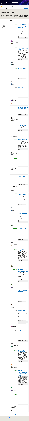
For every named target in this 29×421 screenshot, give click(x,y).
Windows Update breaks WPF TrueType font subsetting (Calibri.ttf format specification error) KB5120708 (23, 270)
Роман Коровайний (15, 117)
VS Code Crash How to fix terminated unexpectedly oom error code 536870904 (22, 125)
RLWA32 (13, 306)
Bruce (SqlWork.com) (15, 83)
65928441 (13, 103)
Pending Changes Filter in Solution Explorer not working (23, 330)
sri (12, 43)
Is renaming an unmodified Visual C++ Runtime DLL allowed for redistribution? (22, 194)
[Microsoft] (1, 6)
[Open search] (25, 6)
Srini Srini (13, 40)
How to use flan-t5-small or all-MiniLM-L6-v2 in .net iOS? (22, 176)
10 (22, 414)
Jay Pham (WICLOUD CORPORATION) (14, 390)
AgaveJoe (13, 245)
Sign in (27, 6)
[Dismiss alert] (27, 1)
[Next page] (24, 414)
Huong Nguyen (14, 343)
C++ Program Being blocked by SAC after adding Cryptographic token (23, 291)
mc (12, 169)
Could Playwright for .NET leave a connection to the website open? (22, 229)
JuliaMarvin (13, 120)
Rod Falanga (13, 242)
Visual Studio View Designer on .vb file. (22, 214)
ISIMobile (13, 284)
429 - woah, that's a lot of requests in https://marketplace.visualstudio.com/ (23, 48)
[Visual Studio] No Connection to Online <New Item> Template (23, 88)
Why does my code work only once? (22, 68)
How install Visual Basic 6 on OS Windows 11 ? (22, 140)
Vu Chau (13, 64)
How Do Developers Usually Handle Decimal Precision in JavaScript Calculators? (22, 351)
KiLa (12, 265)
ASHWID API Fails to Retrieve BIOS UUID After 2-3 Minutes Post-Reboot (22, 395)
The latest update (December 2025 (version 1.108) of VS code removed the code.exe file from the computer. (23, 107)
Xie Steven (13, 407)
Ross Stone (13, 133)
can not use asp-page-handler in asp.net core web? (23, 158)
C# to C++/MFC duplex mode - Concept (22, 311)
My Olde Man (14, 154)
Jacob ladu (13, 346)
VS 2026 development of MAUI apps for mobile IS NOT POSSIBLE (23, 250)
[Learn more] (5, 25)
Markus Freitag (14, 326)
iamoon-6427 (14, 100)
